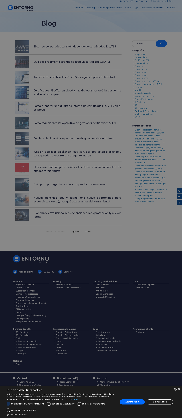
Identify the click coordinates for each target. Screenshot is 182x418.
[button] (61, 414)
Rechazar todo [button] (160, 402)
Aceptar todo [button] (132, 402)
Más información (71, 399)
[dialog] (91, 402)
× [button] (179, 389)
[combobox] (175, 389)
